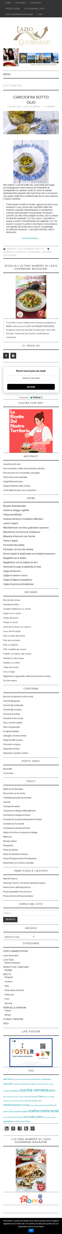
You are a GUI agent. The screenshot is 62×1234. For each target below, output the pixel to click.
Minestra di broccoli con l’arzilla (19, 536)
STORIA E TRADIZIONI (13, 1019)
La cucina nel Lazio (34, 9)
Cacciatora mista (11, 604)
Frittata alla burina (10, 618)
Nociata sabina (10, 841)
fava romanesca (31, 1097)
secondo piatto (33, 1117)
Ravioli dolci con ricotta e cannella (18, 863)
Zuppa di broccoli (12, 571)
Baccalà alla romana (11, 600)
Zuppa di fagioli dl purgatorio (17, 579)
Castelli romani (48, 1084)
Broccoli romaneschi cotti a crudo (18, 696)
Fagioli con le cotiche (12, 613)
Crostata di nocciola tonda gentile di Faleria (22, 819)
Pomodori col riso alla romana (18, 549)
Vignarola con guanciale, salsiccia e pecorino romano (27, 676)
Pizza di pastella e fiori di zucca (17, 891)
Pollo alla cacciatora (11, 640)
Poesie (8, 1010)
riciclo (5, 1117)
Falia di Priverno (10, 878)
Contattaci (36, 3)
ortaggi (26, 1105)
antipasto (8, 252)
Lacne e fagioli (10, 523)
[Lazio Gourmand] (31, 35)
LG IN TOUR (8, 960)
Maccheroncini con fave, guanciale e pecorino (26, 527)
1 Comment (49, 107)
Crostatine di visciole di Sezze (16, 828)
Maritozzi (7, 837)
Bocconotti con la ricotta (14, 793)
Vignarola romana (11, 749)
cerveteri (6, 1091)
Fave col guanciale (11, 727)
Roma (13, 1117)
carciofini (20, 252)
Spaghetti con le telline (14, 558)
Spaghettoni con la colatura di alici (20, 562)
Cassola (6, 802)
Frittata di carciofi (10, 622)
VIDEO (6, 1023)
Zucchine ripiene (10, 680)
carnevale (39, 1084)
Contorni (8, 981)
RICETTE (40, 249)
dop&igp (8, 970)
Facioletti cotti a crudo (13, 718)
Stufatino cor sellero (11, 663)
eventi (17, 1097)
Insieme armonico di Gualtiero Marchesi (23, 519)
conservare (33, 252)
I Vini (39, 14)
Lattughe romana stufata (14, 736)
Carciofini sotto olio (11, 464)
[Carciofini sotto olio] (31, 122)
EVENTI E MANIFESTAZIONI (15, 951)
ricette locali (49, 1111)
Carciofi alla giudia (11, 701)
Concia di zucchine (11, 714)
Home (8, 3)
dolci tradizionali (9, 1097)
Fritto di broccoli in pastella (15, 477)
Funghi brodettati (11, 731)
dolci (52, 1090)
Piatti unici (9, 994)
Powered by (24, 397)
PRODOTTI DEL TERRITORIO (16, 967)
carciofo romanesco (21, 1084)
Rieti (9, 1117)
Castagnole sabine (11, 806)
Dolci (7, 986)
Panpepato (8, 845)
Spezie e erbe (12, 9)
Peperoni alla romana (13, 740)
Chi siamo (21, 3)
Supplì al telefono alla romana (16, 486)
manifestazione (12, 1105)
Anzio (28, 1079)
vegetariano (8, 1121)
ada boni (7, 1079)
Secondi (8, 1003)
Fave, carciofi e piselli (12, 722)
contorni (46, 252)
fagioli (22, 1097)
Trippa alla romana (11, 667)
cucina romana (34, 1090)
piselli (49, 1105)
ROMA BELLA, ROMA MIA (14, 1007)
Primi (7, 999)
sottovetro (9, 255)
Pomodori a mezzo (12, 744)
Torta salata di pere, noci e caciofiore (19, 490)
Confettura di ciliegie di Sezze (16, 815)
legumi (23, 1101)
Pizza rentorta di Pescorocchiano (18, 896)
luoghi (40, 1101)
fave (40, 1096)
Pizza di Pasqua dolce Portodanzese (19, 858)
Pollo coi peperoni (10, 645)
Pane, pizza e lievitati (14, 990)
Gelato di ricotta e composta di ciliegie (20, 832)
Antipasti (11, 249)
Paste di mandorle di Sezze (15, 854)
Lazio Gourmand (31, 107)
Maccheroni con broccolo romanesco (21, 532)
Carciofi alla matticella (13, 705)
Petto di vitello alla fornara (14, 636)
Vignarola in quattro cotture (15, 753)
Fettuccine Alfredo (12, 514)
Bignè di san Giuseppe (13, 789)
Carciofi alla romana (12, 709)
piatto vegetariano (40, 1105)
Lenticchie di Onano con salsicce (17, 627)
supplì (53, 1117)
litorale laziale (31, 1101)
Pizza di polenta (10, 850)
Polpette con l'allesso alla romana (17, 654)
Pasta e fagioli (10, 540)
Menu (7, 74)
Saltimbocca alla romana (13, 658)
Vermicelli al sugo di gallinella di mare (22, 566)
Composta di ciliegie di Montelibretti (19, 811)
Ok (31, 1231)
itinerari (46, 1097)
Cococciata (8, 773)
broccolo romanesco (41, 1079)
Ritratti (8, 1015)
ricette (33, 1111)
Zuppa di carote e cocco (15, 575)
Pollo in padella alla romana (14, 649)
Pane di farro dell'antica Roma (17, 887)
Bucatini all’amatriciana (14, 506)
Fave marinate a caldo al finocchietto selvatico (24, 468)
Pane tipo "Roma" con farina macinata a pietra (24, 883)
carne (32, 1084)
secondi (20, 1117)
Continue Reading (31, 238)
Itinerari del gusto (12, 963)
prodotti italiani (21, 1111)
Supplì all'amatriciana (13, 481)
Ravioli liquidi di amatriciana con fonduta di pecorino (29, 553)
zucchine (25, 1121)
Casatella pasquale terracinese (17, 798)
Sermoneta (47, 1117)
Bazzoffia (7, 769)
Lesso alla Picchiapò (11, 631)
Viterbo (18, 1121)
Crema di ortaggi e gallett (16, 510)
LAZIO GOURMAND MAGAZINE (19, 14)
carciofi (7, 1083)
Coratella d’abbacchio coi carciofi (17, 609)
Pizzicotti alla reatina (13, 545)
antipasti (16, 1079)
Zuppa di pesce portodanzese (18, 584)
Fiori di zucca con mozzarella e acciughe (21, 473)
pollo (54, 1105)
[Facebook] (6, 356)
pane (32, 1105)
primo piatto (8, 1111)
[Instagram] (13, 356)
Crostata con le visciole (13, 824)
